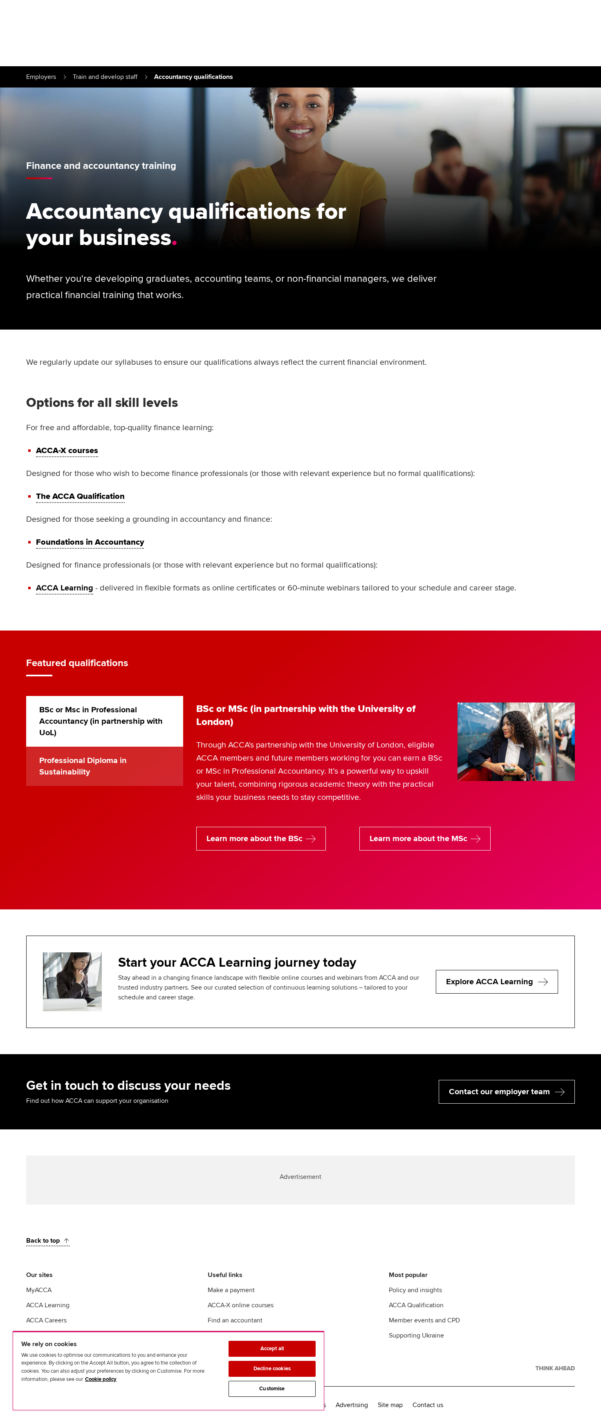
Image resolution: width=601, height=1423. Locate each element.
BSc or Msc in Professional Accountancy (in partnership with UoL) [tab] (101, 721)
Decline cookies (272, 1368)
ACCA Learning (64, 588)
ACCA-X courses (67, 451)
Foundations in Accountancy (90, 542)
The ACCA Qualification (80, 496)
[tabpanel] (385, 789)
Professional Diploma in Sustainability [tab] (83, 766)
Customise (272, 1388)
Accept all (272, 1348)
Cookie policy (101, 1379)
